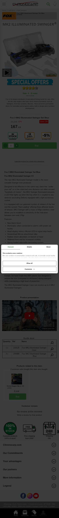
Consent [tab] (11, 247)
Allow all (29, 263)
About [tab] (48, 247)
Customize (28, 269)
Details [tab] (29, 247)
